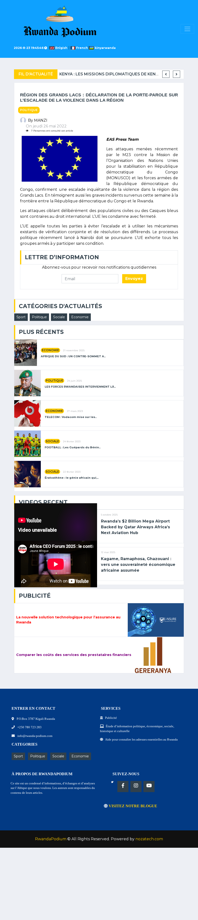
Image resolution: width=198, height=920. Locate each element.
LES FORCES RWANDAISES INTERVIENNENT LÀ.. (80, 386)
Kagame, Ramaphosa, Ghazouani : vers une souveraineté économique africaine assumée (138, 564)
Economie (80, 317)
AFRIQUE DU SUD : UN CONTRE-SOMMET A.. (73, 356)
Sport (21, 317)
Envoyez (134, 278)
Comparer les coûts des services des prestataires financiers (73, 655)
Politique (29, 110)
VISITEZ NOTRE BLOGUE (132, 806)
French (82, 48)
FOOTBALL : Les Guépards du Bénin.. (72, 447)
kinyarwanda (105, 48)
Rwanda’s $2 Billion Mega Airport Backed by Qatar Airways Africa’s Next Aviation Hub (135, 527)
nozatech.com (149, 839)
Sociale (59, 317)
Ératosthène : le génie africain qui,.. (72, 477)
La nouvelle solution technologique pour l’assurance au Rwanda (68, 620)
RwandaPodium (50, 839)
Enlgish (62, 48)
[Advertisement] (99, 886)
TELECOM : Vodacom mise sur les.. (71, 417)
